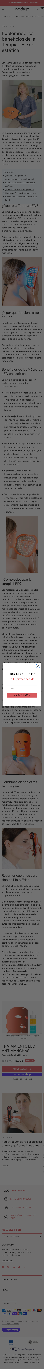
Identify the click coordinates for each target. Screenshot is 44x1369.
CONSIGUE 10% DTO (22, 695)
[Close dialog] (38, 666)
